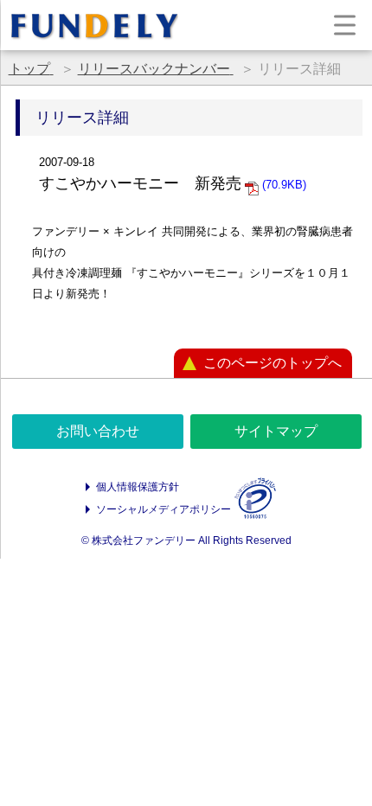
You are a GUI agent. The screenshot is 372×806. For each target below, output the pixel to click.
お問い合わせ (97, 431)
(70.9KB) (282, 184)
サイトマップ (275, 431)
